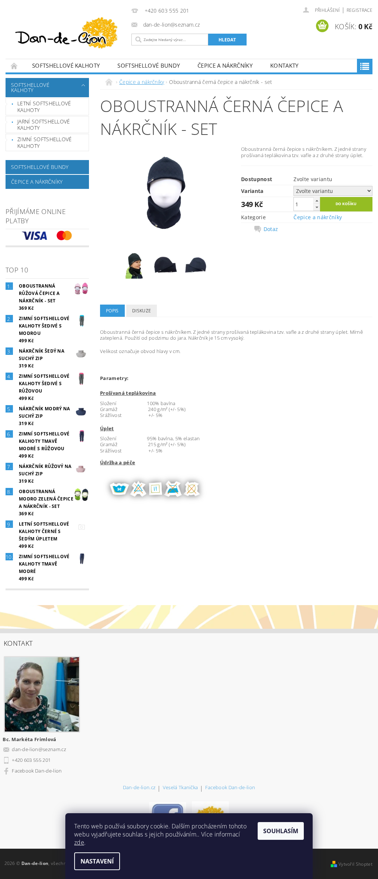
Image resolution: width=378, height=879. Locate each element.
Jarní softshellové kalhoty (43, 125)
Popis (112, 311)
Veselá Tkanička (180, 788)
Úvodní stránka (14, 65)
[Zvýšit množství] (316, 200)
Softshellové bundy (148, 65)
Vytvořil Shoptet (355, 864)
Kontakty (284, 65)
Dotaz (271, 229)
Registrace (359, 10)
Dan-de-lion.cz (139, 788)
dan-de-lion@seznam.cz (39, 749)
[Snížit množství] (316, 207)
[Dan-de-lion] (66, 34)
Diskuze (141, 311)
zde (79, 842)
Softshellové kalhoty (66, 65)
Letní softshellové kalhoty (44, 106)
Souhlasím (280, 831)
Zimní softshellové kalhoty (44, 142)
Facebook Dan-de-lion (37, 770)
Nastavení (97, 861)
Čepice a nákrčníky (224, 65)
